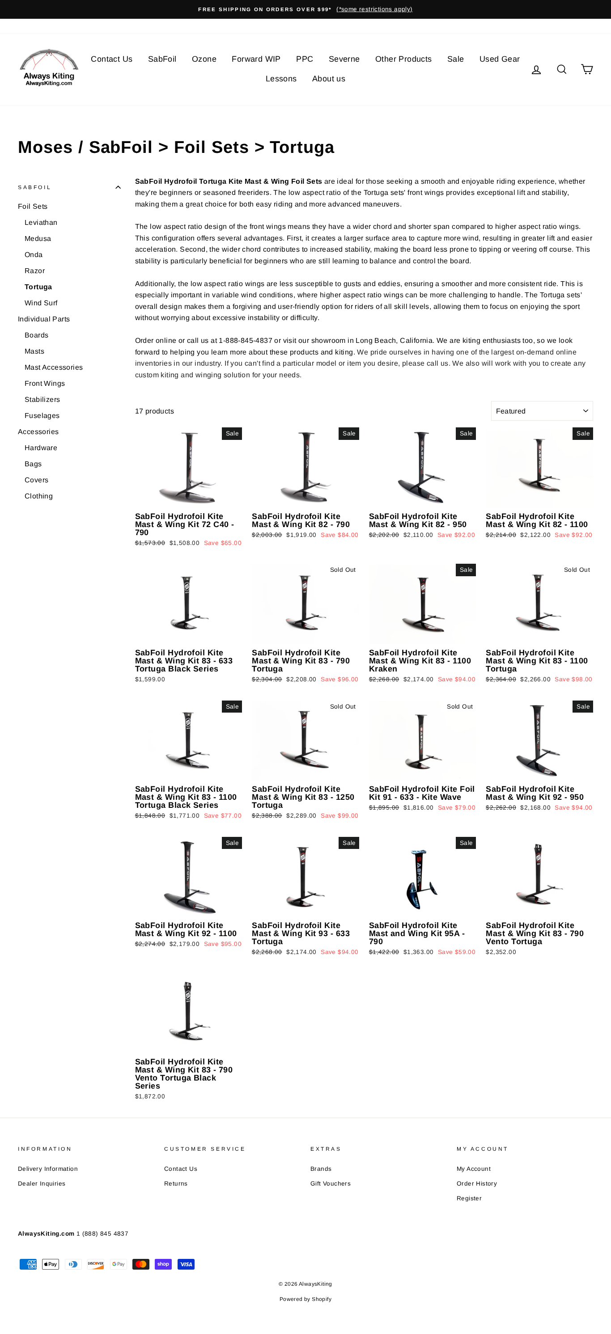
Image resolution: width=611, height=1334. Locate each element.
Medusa (38, 238)
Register (469, 1198)
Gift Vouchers (330, 1183)
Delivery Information (48, 1168)
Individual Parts (44, 319)
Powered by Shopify (305, 1299)
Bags (33, 464)
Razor (35, 270)
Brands (320, 1168)
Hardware (41, 448)
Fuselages (42, 415)
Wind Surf (41, 303)
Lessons (281, 78)
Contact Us (111, 59)
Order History (477, 1183)
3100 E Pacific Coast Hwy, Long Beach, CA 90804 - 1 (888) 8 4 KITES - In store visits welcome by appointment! (184, 25)
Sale (455, 59)
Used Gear (499, 59)
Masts (34, 351)
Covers (36, 480)
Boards (36, 335)
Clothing (39, 496)
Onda (34, 254)
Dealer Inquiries (41, 1183)
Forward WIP (256, 59)
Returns (176, 1183)
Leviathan (41, 222)
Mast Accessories (54, 367)
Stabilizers (42, 399)
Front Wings (45, 383)
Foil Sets (33, 206)
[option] (305, 9)
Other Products (403, 59)
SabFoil (162, 59)
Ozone (204, 59)
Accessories (38, 431)
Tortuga (38, 287)
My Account (474, 1168)
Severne (344, 59)
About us (328, 78)
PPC (304, 59)
